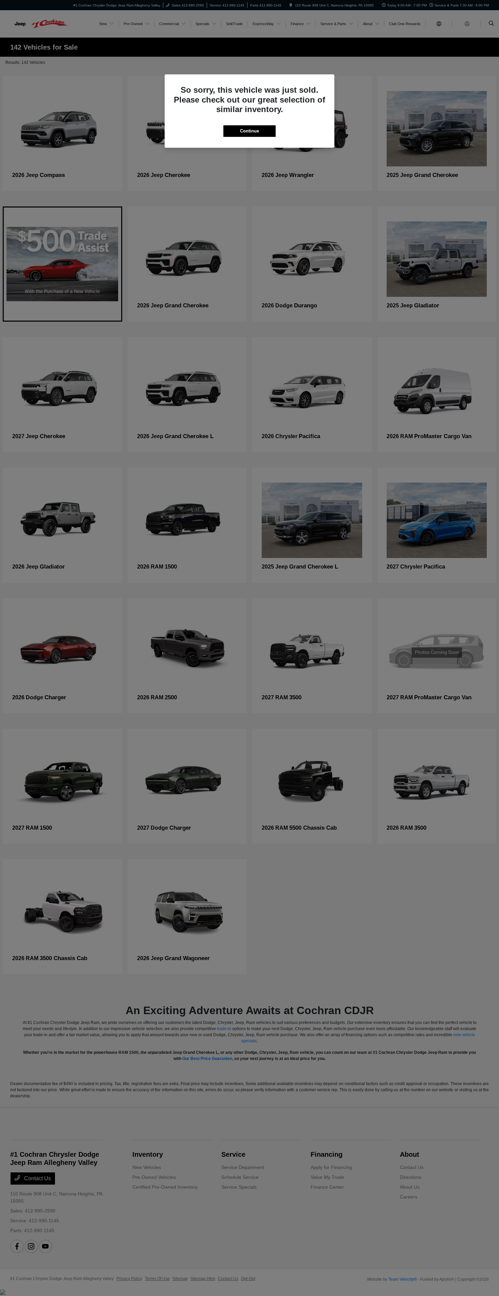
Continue (249, 130)
